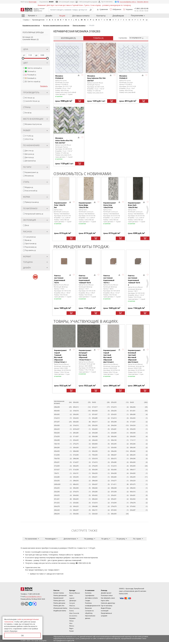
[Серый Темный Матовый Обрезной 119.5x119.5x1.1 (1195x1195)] (64, 336)
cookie (19, 619)
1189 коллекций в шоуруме (88, 2)
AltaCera (72, 606)
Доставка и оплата (80, 15)
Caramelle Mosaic (29, 39)
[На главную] (33, 589)
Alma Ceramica (74, 608)
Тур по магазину (106, 2)
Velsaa (71, 621)
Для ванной (30, 161)
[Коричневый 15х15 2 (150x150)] (113, 261)
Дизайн (48, 15)
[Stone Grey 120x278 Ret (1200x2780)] (113, 188)
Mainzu (71, 626)
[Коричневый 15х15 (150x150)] (64, 261)
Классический (31, 191)
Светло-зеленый (34, 68)
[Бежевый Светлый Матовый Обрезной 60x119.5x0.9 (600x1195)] (137, 336)
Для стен (29, 150)
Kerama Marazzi (74, 593)
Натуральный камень (34, 214)
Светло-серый (33, 81)
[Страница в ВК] (27, 604)
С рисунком (30, 237)
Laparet (71, 598)
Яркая (28, 240)
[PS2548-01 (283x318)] (133, 58)
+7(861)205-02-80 (84, 563)
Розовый (31, 75)
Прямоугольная (32, 202)
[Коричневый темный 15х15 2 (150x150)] (137, 261)
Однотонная (30, 243)
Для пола (29, 157)
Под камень (30, 250)
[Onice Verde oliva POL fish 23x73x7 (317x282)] (69, 120)
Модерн (29, 187)
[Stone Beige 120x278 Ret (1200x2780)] (88, 188)
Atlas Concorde (74, 613)
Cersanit (72, 603)
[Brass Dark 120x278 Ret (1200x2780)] (137, 188)
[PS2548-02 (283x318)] (69, 58)
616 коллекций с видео (66, 2)
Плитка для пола (59, 601)
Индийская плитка (59, 611)
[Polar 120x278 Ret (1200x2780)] (64, 188)
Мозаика (29, 176)
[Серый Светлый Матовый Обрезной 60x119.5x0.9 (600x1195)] (113, 336)
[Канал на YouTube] (23, 604)
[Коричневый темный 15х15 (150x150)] (88, 261)
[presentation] (24, 68)
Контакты (100, 15)
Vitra (70, 623)
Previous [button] (54, 209)
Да (27, 225)
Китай (28, 113)
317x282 (29, 136)
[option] (64, 209)
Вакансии (88, 608)
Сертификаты (89, 595)
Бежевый (31, 78)
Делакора (72, 601)
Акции (62, 15)
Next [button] (147, 209)
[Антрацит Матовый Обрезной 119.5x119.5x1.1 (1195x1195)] (88, 336)
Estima (71, 611)
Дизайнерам (118, 15)
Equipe (71, 631)
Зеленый (31, 71)
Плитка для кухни (59, 603)
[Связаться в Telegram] (116, 2)
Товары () (98, 38)
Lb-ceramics (73, 616)
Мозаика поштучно (33, 124)
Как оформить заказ (108, 598)
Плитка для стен (58, 606)
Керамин (72, 618)
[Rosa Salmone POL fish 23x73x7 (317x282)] (101, 58)
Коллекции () (68, 38)
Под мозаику (30, 247)
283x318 (29, 139)
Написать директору (108, 603)
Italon (71, 595)
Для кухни (29, 154)
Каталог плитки (58, 593)
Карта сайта (105, 601)
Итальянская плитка (60, 608)
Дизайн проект (106, 593)
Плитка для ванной (59, 595)
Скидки (87, 601)
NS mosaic (27, 37)
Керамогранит (31, 172)
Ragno (71, 628)
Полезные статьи (107, 595)
